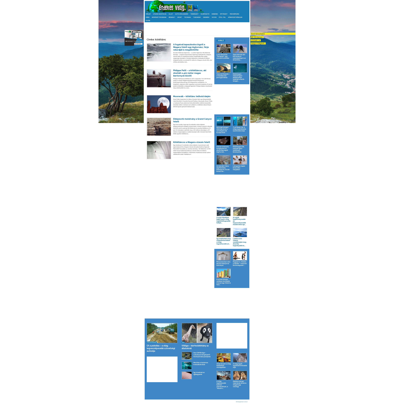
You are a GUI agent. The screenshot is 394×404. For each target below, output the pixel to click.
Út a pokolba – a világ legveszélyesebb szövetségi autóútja (161, 348)
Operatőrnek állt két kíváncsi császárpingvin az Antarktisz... (239, 57)
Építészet (223, 14)
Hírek (147, 17)
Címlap (148, 14)
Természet (194, 14)
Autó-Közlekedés (181, 14)
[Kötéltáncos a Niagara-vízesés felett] (159, 150)
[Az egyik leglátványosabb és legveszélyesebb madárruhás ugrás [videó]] (240, 211)
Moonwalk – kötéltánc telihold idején (191, 96)
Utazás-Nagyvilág (159, 14)
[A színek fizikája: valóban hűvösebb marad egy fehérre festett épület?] (223, 273)
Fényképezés (234, 14)
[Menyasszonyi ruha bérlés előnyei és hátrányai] (223, 255)
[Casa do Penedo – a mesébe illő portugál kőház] (223, 68)
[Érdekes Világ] (197, 6)
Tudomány (197, 17)
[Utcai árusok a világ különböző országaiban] (223, 357)
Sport (179, 17)
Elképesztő (205, 14)
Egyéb (148, 20)
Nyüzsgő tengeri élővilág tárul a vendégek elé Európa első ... (222, 129)
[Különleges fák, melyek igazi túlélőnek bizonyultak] (240, 140)
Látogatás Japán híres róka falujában (239, 167)
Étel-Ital (222, 17)
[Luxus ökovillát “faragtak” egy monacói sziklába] (223, 48)
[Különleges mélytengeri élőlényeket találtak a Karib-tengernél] (240, 68)
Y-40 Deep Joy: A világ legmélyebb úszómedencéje (239, 129)
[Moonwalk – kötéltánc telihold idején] (159, 104)
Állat (171, 14)
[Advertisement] (197, 29)
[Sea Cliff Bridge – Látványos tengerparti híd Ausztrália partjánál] (187, 356)
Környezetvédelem (235, 17)
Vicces (214, 17)
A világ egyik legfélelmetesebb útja (240, 365)
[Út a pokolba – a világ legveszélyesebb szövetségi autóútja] (162, 333)
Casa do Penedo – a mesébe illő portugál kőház (223, 75)
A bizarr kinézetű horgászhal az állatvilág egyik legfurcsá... (222, 149)
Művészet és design (159, 17)
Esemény (206, 17)
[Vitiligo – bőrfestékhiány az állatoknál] (197, 333)
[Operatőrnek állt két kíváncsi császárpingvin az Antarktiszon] (240, 48)
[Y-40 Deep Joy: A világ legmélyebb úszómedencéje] (240, 121)
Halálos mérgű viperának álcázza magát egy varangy (239, 384)
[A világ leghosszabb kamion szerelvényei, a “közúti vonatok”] (223, 375)
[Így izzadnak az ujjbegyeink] (187, 375)
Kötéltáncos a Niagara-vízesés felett (191, 142)
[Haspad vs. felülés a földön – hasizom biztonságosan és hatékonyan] (240, 255)
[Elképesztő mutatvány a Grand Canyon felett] (159, 127)
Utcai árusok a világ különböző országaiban (223, 365)
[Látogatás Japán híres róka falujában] (240, 160)
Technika (187, 17)
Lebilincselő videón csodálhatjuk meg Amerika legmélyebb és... (239, 242)
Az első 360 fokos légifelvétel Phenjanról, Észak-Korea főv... (223, 168)
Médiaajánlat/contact (241, 401)
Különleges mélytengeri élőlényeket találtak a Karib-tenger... (239, 77)
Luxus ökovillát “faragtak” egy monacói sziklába (222, 56)
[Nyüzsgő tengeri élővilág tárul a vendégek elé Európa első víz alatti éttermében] (223, 121)
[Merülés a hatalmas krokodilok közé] (187, 365)
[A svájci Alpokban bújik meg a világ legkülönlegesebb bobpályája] (223, 211)
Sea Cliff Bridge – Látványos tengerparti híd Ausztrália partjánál (202, 354)
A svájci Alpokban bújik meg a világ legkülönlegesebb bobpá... (223, 220)
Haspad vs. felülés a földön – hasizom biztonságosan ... (240, 263)
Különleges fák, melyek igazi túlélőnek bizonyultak (239, 149)
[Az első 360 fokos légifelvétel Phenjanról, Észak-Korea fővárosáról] (223, 160)
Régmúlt (172, 17)
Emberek (215, 14)
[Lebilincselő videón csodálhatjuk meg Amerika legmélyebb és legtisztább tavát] (240, 232)
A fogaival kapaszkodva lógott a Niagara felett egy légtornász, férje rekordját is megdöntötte (191, 47)
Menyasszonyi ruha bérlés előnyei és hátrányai (223, 263)
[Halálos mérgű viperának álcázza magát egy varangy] (240, 375)
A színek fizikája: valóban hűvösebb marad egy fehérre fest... (223, 282)
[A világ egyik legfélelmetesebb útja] (240, 357)
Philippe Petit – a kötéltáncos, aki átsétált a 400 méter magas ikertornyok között (189, 73)
